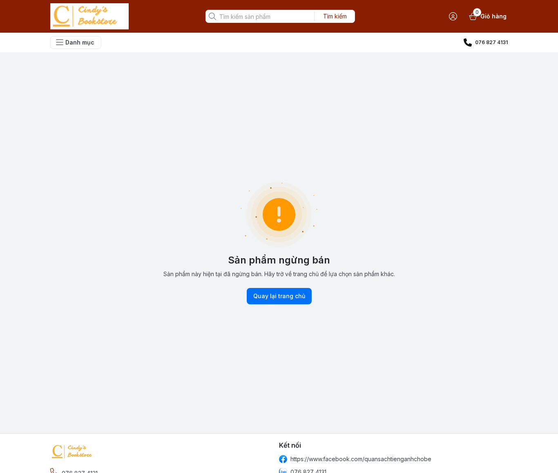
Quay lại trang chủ (279, 295)
